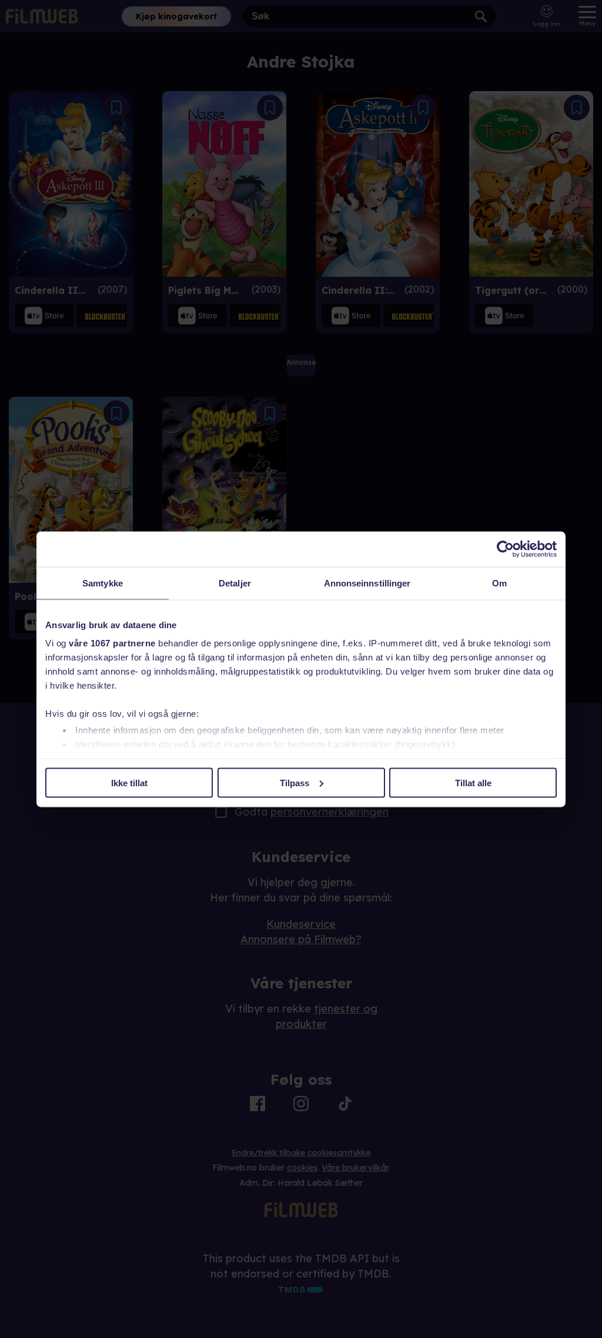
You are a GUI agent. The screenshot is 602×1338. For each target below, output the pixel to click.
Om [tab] (499, 583)
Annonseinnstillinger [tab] (367, 583)
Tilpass (294, 782)
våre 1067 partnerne (112, 643)
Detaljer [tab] (235, 583)
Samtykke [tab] (102, 583)
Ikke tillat (129, 782)
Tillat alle (473, 782)
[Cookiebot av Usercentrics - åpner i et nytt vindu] (505, 549)
